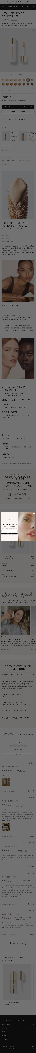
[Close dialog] (34, 513)
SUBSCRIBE (9, 533)
